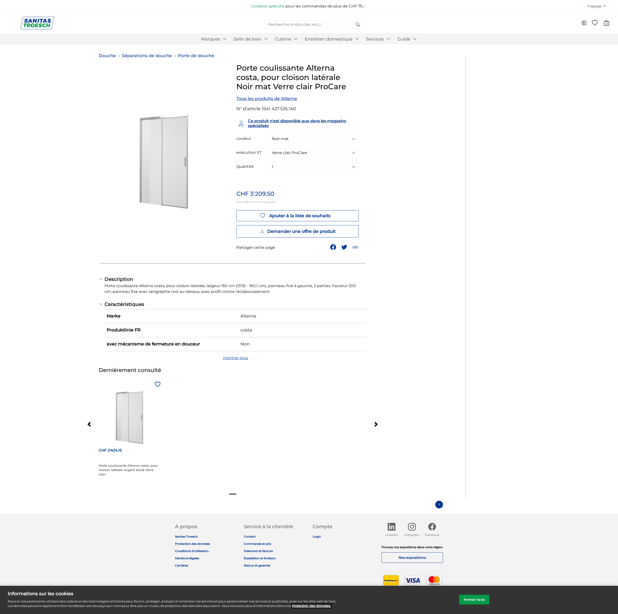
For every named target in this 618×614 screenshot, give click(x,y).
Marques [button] (211, 39)
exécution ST (248, 152)
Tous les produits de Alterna (266, 98)
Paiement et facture (258, 551)
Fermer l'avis (474, 599)
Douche (107, 55)
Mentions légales (187, 558)
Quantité (245, 166)
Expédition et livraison (260, 558)
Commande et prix (257, 544)
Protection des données (192, 544)
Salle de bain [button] (248, 39)
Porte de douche (196, 55)
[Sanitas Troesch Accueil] (37, 22)
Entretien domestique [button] (329, 39)
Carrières (181, 565)
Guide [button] (404, 39)
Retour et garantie (257, 565)
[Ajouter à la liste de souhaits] (157, 384)
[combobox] (313, 24)
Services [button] (375, 39)
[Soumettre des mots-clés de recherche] (358, 25)
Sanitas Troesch (186, 536)
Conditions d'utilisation (192, 551)
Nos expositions (412, 557)
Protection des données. (311, 606)
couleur (243, 138)
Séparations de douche (147, 55)
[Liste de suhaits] (595, 23)
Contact (250, 536)
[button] (355, 246)
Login (317, 536)
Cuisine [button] (283, 39)
